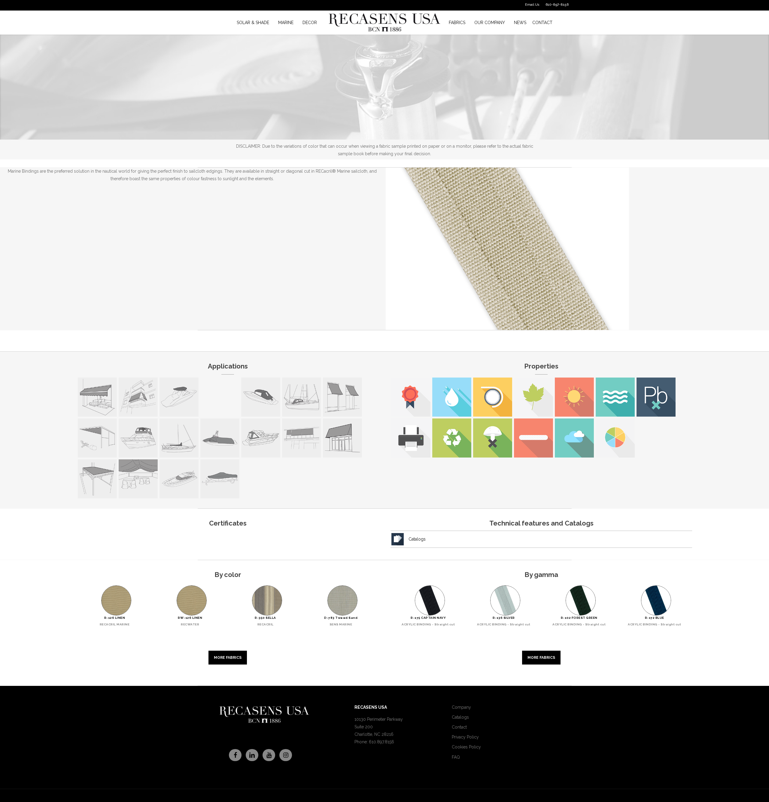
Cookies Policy (466, 747)
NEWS (520, 22)
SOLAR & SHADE (253, 22)
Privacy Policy (465, 737)
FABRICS (457, 22)
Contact (459, 727)
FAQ (456, 757)
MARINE (285, 22)
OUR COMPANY (489, 22)
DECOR (309, 22)
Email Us (532, 5)
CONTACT (542, 22)
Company (461, 707)
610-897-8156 (557, 5)
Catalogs (417, 539)
